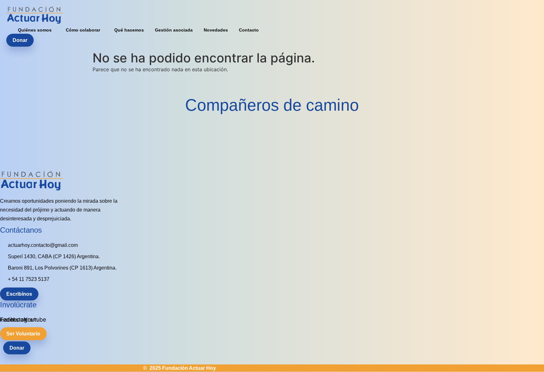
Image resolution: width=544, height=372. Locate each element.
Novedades (216, 29)
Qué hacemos (129, 29)
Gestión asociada (174, 29)
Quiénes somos (35, 29)
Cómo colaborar (83, 29)
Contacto (249, 29)
